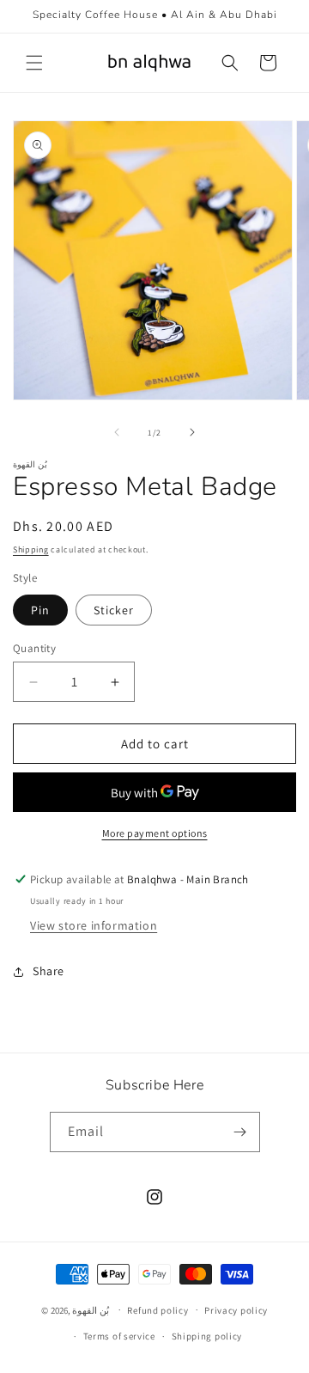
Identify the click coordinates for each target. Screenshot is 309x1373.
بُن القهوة (90, 1309)
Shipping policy (207, 1336)
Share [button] (48, 971)
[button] (34, 63)
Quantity (34, 648)
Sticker (114, 610)
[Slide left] (117, 432)
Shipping (31, 549)
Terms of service (119, 1336)
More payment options (155, 833)
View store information (93, 925)
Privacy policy (236, 1310)
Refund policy (157, 1310)
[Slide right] (192, 432)
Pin (40, 610)
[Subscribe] (240, 1132)
